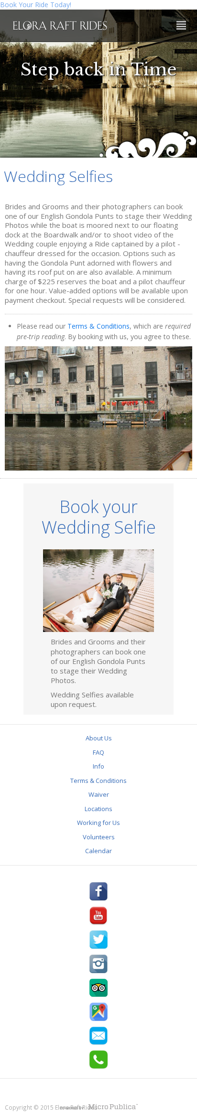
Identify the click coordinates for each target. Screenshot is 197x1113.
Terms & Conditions (98, 326)
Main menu (181, 26)
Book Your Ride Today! (35, 4)
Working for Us (98, 822)
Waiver (98, 794)
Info (98, 766)
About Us (99, 738)
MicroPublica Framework (98, 1108)
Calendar (98, 850)
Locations (98, 808)
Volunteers (99, 837)
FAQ (98, 752)
